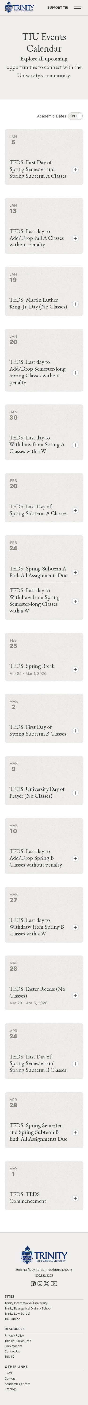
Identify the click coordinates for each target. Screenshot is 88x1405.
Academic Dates (51, 116)
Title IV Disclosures (18, 1341)
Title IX (9, 1356)
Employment (13, 1346)
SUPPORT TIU (58, 7)
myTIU (9, 1373)
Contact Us (12, 1351)
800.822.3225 (44, 1275)
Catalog (10, 1389)
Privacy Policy (14, 1335)
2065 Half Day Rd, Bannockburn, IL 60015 (44, 1269)
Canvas (10, 1378)
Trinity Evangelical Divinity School (28, 1308)
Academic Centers (17, 1384)
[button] (75, 169)
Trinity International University (26, 1303)
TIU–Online (12, 1319)
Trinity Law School (17, 1313)
